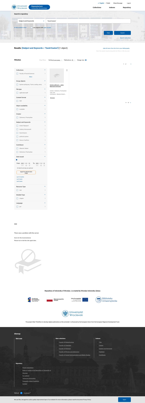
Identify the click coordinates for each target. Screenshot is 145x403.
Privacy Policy (87, 399)
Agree (124, 399)
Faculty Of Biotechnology (66, 342)
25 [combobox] (72, 60)
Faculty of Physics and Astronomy (69, 352)
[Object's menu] (67, 70)
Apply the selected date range (26, 172)
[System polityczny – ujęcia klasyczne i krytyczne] (57, 75)
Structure (52, 98)
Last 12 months (20, 177)
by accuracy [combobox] (56, 60)
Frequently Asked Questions (30, 381)
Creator (101, 345)
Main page (19, 338)
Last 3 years (19, 179)
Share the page (117, 3)
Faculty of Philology (65, 348)
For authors (25, 376)
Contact (24, 384)
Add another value (21, 27)
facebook (27, 393)
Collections (97, 7)
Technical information (28, 378)
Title (100, 342)
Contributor (102, 355)
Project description (27, 368)
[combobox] (88, 21)
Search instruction (125, 38)
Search (122, 33)
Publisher (101, 352)
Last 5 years (19, 181)
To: (34, 163)
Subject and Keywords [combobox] (26, 21)
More (30, 77)
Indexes (112, 7)
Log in (129, 3)
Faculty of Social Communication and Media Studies (74, 355)
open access (47, 27)
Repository (127, 7)
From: (18, 163)
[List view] (85, 60)
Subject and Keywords (105, 348)
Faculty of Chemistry (65, 345)
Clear (108, 33)
